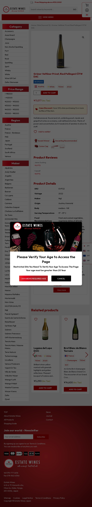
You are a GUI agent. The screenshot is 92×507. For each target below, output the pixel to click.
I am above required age (33, 278)
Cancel (61, 278)
